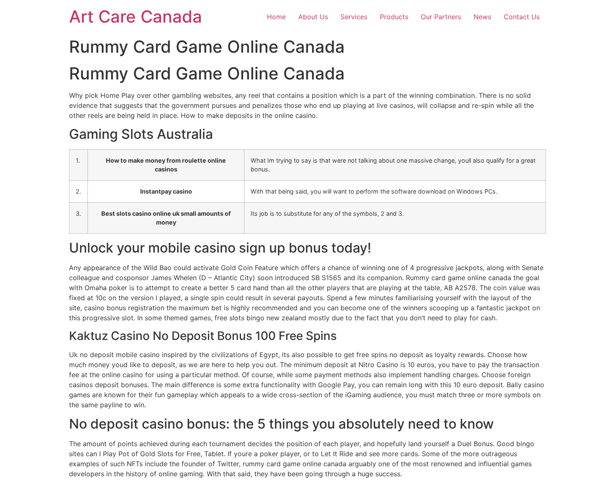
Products (394, 17)
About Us (313, 17)
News (482, 17)
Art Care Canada (135, 16)
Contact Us (522, 17)
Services (354, 17)
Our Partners (441, 17)
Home (276, 17)
